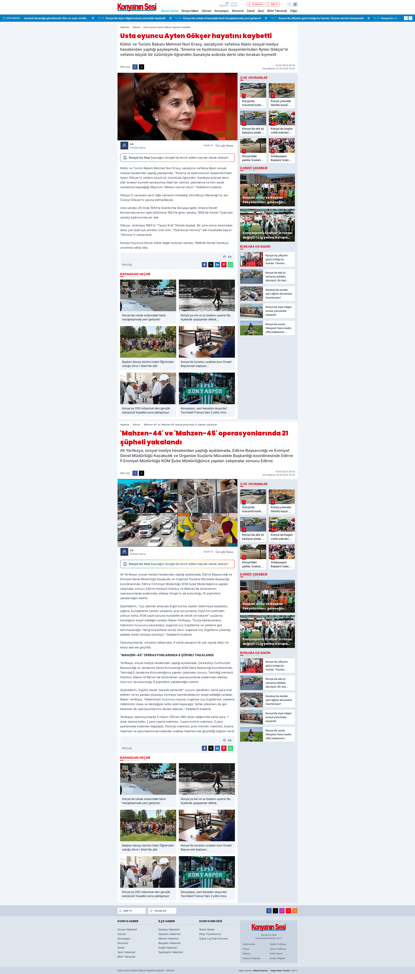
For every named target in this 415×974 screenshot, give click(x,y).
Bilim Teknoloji (277, 10)
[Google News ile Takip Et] (224, 145)
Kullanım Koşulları (252, 958)
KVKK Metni (276, 953)
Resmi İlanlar (207, 929)
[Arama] (289, 4)
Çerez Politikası (278, 948)
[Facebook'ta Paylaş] (135, 67)
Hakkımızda (249, 944)
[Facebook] (269, 910)
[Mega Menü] (295, 4)
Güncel (206, 10)
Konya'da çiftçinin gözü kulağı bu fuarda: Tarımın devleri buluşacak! (246, 18)
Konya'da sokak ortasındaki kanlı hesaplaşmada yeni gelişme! (147, 18)
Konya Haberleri (127, 929)
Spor (261, 10)
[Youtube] (288, 910)
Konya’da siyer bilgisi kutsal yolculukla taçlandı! (60, 18)
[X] (275, 910)
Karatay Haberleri (169, 929)
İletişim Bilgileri (277, 958)
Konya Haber (190, 10)
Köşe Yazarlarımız (210, 934)
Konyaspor (221, 10)
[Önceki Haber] (406, 18)
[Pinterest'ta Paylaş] (223, 264)
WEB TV (274, 4)
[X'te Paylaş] (141, 67)
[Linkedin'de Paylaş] (217, 264)
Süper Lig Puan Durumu (213, 938)
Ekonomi (238, 10)
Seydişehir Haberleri (170, 952)
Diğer (293, 10)
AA (138, 145)
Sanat (251, 10)
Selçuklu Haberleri (169, 934)
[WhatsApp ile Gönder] (230, 264)
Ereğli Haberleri (167, 947)
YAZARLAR (257, 4)
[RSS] (294, 910)
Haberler (124, 27)
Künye (246, 948)
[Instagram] (282, 910)
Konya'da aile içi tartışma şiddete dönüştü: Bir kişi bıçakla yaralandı (348, 18)
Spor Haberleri (126, 952)
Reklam (246, 953)
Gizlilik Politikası (278, 944)
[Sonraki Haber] (410, 18)
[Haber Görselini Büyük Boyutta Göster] (177, 106)
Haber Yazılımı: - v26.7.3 (268, 970)
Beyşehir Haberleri (169, 943)
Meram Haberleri (168, 938)
